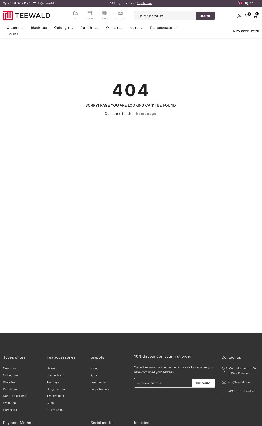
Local (89, 18)
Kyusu (94, 375)
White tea (114, 28)
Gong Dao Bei (56, 389)
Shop (75, 18)
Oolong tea (63, 28)
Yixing (94, 368)
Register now (144, 3)
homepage (146, 113)
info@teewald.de (45, 3)
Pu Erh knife (55, 409)
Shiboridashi (55, 375)
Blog (104, 18)
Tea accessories (163, 28)
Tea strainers (55, 396)
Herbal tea (10, 409)
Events (12, 34)
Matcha (136, 28)
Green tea (15, 28)
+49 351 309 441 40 (18, 3)
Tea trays (53, 382)
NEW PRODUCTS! (246, 31)
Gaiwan (51, 368)
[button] (247, 3)
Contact (120, 18)
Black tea (39, 28)
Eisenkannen (98, 382)
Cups (50, 402)
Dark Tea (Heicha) (15, 396)
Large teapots (99, 389)
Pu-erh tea (90, 28)
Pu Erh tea (10, 389)
